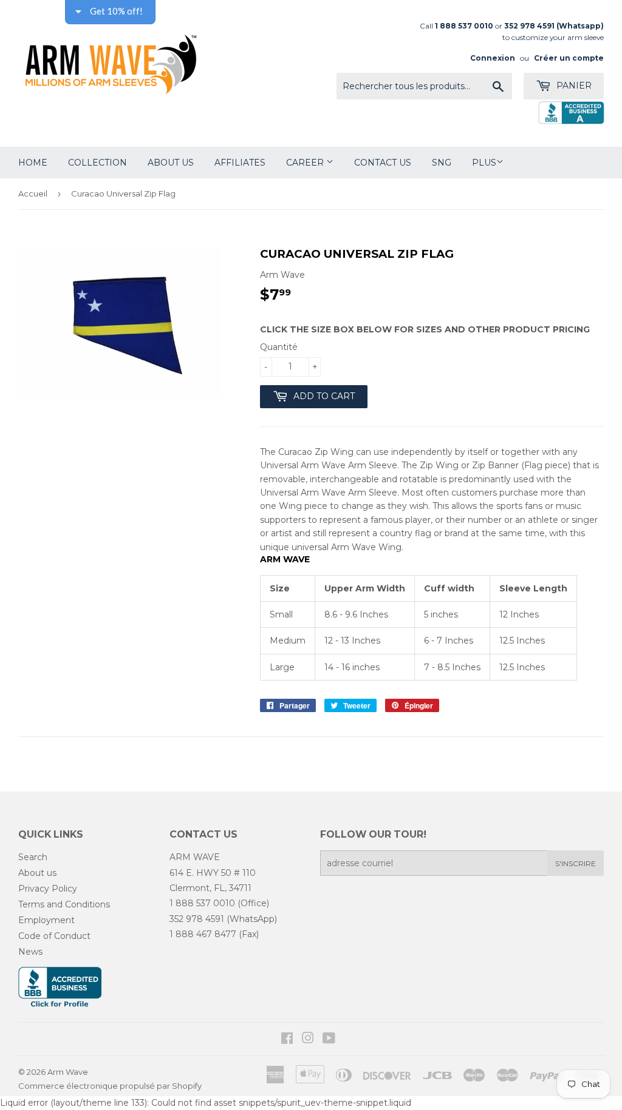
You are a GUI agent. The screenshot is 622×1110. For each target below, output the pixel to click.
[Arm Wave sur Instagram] (308, 1039)
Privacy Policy (47, 888)
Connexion (492, 57)
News (30, 951)
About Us (171, 162)
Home (32, 162)
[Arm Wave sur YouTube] (329, 1039)
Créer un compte (569, 57)
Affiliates (239, 162)
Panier (573, 85)
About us (37, 872)
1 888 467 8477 (202, 934)
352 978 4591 (196, 918)
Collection (97, 162)
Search (32, 857)
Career (306, 162)
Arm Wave (67, 1072)
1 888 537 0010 (202, 903)
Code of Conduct (54, 935)
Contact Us (382, 162)
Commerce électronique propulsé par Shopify (110, 1086)
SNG (441, 162)
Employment (46, 920)
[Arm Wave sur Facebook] (287, 1039)
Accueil (32, 193)
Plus (484, 162)
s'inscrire (575, 863)
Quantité (279, 346)
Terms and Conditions (64, 904)
